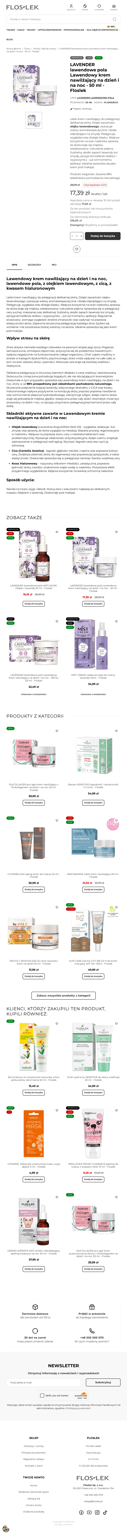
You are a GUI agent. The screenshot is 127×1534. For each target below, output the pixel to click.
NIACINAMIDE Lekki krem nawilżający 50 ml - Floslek (93, 875)
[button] (85, 7)
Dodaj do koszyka (103, 236)
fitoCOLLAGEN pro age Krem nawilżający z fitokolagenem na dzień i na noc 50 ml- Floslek (34, 787)
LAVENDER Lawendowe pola (95, 97)
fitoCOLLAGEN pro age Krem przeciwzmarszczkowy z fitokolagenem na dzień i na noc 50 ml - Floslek (93, 1253)
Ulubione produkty (33, 1511)
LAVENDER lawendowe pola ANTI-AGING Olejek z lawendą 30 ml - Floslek (33, 587)
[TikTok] (105, 1512)
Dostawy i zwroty (34, 1446)
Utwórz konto (34, 1505)
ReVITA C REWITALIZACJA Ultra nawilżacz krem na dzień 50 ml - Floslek (34, 962)
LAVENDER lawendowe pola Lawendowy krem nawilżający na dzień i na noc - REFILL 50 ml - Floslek (34, 677)
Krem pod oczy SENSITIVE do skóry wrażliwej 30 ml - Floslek (93, 1078)
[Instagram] (97, 1512)
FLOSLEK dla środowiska (93, 1465)
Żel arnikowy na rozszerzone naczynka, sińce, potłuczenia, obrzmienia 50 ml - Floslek (34, 1078)
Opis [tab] (14, 264)
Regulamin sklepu (33, 1459)
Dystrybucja (93, 1452)
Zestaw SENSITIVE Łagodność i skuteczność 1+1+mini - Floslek (93, 786)
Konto (33, 1485)
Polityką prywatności (78, 1408)
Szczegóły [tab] (34, 264)
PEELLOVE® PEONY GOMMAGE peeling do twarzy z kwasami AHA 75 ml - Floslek (93, 1165)
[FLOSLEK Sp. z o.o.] (23, 7)
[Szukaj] (114, 19)
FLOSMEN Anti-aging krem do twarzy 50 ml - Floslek (34, 875)
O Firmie (93, 1459)
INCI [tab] (54, 264)
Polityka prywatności (34, 1452)
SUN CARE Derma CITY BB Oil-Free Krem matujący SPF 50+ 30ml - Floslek (93, 962)
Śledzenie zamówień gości (34, 1491)
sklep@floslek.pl (93, 1501)
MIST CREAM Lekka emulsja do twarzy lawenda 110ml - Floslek (93, 676)
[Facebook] (81, 1512)
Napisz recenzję (82, 108)
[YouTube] (89, 1512)
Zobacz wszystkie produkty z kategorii (63, 995)
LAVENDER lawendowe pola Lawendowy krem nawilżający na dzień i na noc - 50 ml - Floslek (93, 588)
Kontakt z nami (34, 1465)
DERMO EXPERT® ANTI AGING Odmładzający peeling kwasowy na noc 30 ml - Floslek (33, 1252)
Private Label (93, 1446)
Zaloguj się (33, 1498)
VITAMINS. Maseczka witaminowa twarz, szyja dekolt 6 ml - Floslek (33, 1165)
